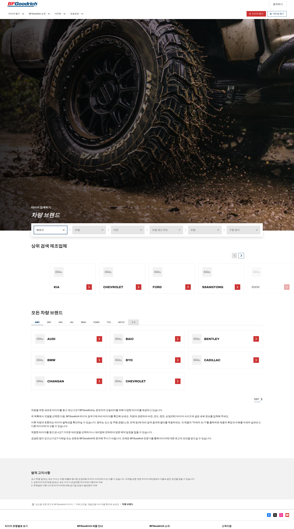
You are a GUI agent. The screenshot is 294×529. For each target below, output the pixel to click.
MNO (83, 322)
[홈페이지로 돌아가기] (22, 4)
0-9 (133, 322)
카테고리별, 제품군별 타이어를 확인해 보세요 (97, 504)
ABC (37, 322)
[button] (63, 230)
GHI (60, 322)
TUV (109, 322)
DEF (49, 322)
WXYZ (121, 322)
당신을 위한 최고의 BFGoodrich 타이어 (54, 504)
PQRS (96, 322)
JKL (72, 322)
